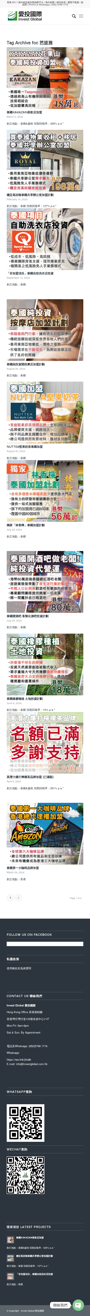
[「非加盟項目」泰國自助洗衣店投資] (45, 239)
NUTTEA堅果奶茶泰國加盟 (25, 446)
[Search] (72, 16)
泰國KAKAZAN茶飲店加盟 (24, 112)
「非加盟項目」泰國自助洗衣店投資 (30, 273)
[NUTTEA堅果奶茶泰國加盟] (45, 412)
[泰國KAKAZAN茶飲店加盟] (45, 78)
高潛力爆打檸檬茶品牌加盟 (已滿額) (30, 777)
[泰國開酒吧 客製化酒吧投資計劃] (45, 582)
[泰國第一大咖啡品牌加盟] (45, 834)
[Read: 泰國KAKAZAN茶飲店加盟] (10, 1240)
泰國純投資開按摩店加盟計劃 (26, 364)
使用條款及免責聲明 (19, 968)
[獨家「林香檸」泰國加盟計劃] (45, 491)
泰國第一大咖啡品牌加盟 (23, 868)
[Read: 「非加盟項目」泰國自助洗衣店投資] (10, 1276)
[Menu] (81, 16)
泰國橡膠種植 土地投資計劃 (25, 698)
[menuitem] (72, 16)
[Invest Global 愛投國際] (37, 16)
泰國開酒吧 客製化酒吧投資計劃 (28, 616)
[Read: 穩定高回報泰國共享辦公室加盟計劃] (10, 1258)
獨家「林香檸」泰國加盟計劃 (26, 525)
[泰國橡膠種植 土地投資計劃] (45, 664)
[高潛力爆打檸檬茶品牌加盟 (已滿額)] (45, 743)
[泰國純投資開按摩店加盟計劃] (45, 330)
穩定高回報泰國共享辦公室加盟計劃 (30, 195)
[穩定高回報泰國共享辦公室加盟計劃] (45, 161)
